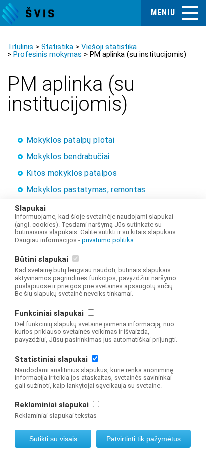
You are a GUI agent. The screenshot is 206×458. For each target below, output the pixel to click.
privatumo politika (108, 240)
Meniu (163, 12)
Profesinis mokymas (48, 54)
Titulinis (21, 46)
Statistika (58, 46)
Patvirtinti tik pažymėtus (143, 439)
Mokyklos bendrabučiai (68, 156)
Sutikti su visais (54, 439)
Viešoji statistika (109, 46)
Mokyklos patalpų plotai (70, 140)
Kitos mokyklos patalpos (71, 173)
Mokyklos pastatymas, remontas (86, 189)
